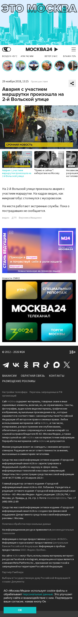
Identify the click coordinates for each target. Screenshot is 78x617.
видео (5, 218)
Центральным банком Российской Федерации (35, 544)
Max (56, 364)
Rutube (36, 364)
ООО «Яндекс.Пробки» (33, 550)
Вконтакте (16, 364)
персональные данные (38, 594)
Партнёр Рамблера (12, 572)
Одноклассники (26, 364)
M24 (22, 352)
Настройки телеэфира (14, 392)
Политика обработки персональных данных (26, 524)
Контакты (56, 376)
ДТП (14, 218)
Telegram (5, 364)
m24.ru (11, 401)
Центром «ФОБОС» (56, 539)
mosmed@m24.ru (56, 498)
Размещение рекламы (18, 381)
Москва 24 (39, 49)
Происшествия (39, 81)
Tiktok (46, 364)
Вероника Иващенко (30, 218)
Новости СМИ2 (11, 278)
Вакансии (9, 376)
